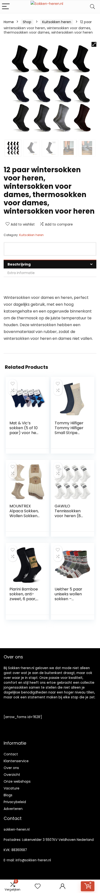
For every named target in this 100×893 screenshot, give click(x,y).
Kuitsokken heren (56, 21)
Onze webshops (17, 781)
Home (9, 21)
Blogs (8, 795)
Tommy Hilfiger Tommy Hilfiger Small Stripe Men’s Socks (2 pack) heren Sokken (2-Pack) (71, 435)
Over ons (11, 767)
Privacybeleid (15, 801)
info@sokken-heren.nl (33, 860)
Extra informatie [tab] (21, 272)
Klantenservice (16, 761)
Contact (11, 754)
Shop (27, 21)
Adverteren (13, 808)
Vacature (11, 788)
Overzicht (12, 774)
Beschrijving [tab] (19, 264)
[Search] (92, 6)
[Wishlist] (38, 886)
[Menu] (6, 6)
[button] (94, 44)
